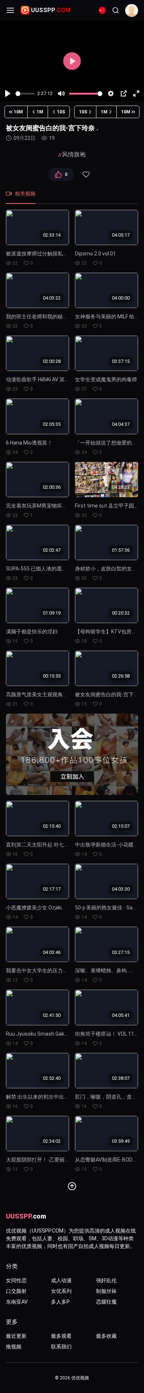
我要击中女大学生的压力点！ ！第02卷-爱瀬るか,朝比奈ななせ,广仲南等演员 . (37, 970)
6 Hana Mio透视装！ (29, 443)
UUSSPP (51, 10)
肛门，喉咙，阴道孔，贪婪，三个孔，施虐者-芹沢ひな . (106, 1097)
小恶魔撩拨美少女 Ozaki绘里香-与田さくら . (37, 908)
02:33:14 (52, 235)
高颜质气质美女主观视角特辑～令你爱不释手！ (37, 694)
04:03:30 (121, 889)
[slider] (25, 93)
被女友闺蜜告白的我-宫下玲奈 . (106, 694)
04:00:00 (121, 298)
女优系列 (61, 1291)
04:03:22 (52, 298)
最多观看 (61, 1336)
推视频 (13, 1347)
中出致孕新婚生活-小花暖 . (105, 845)
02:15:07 (121, 826)
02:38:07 (121, 1078)
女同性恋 (16, 1280)
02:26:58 (121, 676)
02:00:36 (52, 487)
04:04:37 (121, 424)
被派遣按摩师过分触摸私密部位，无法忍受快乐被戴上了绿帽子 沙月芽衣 (37, 254)
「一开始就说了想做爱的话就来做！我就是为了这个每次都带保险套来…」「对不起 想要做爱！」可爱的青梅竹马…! (106, 443)
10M (18, 111)
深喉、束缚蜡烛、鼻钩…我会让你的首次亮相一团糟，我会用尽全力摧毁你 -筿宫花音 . (106, 970)
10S (61, 111)
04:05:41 (121, 1015)
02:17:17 (52, 889)
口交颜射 (16, 1291)
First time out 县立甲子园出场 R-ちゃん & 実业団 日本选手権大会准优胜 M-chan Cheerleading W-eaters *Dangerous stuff (106, 506)
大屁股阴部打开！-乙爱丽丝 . (37, 1160)
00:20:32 (121, 613)
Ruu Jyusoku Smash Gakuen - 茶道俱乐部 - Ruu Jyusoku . (37, 1034)
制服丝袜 (106, 1291)
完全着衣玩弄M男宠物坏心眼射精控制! (37, 506)
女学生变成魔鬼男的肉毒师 (106, 379)
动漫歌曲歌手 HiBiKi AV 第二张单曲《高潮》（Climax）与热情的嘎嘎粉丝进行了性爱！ (37, 379)
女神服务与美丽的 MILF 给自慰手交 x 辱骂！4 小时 (106, 316)
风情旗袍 (74, 154)
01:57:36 (121, 550)
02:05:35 (52, 424)
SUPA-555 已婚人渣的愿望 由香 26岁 (37, 569)
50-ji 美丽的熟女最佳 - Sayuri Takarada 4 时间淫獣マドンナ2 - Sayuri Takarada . (106, 908)
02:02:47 (52, 550)
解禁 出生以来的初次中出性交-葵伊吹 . (37, 1097)
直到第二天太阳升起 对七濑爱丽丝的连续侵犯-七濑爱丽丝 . (37, 845)
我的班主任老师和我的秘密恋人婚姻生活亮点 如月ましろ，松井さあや (37, 316)
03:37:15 (121, 361)
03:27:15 (121, 952)
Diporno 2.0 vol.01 (95, 254)
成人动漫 (61, 1280)
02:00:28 (52, 361)
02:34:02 (52, 1141)
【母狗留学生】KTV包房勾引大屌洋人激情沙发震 (106, 631)
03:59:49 (121, 1141)
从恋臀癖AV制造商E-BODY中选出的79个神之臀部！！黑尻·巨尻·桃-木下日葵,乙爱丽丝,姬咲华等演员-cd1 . (106, 1160)
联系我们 (61, 1347)
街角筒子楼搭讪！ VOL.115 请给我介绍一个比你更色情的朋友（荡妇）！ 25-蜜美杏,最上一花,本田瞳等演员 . (106, 1034)
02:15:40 (52, 826)
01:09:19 (52, 613)
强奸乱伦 (106, 1280)
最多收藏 (106, 1336)
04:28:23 (121, 487)
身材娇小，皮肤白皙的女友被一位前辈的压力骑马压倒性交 (106, 569)
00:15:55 (52, 676)
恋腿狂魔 (106, 1302)
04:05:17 (121, 235)
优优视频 (80, 1377)
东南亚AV (17, 1302)
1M (40, 111)
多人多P (60, 1302)
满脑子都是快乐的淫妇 (32, 631)
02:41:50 (52, 1015)
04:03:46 (52, 952)
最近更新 (16, 1336)
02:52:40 (52, 1078)
